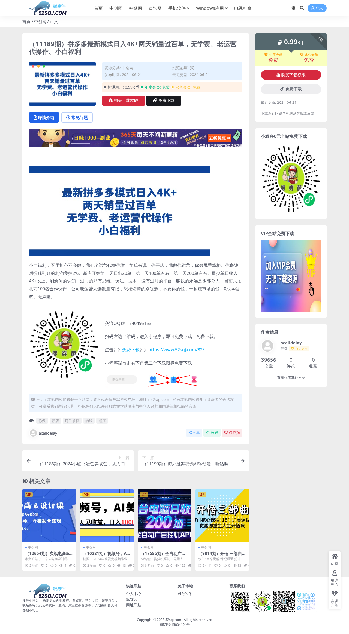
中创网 (115, 8)
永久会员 (311, 55)
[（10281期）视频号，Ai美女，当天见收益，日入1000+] (107, 515)
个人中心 (133, 593)
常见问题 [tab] (79, 117)
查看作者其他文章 (291, 378)
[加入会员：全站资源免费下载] (135, 139)
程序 (102, 420)
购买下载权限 (126, 100)
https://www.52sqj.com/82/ (176, 350)
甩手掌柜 (72, 420)
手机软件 (177, 8)
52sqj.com (173, 619)
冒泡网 (155, 8)
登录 (319, 8)
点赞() (234, 433)
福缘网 (135, 8)
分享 (196, 433)
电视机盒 (243, 8)
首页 (98, 8)
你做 (42, 420)
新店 (55, 420)
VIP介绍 (184, 593)
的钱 (88, 420)
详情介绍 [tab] (46, 117)
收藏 (214, 433)
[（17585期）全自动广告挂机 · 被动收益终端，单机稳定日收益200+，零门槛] (164, 515)
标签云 (131, 599)
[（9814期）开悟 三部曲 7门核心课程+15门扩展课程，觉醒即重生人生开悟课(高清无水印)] (222, 515)
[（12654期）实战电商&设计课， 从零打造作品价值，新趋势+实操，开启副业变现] (49, 515)
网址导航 (133, 605)
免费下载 (166, 100)
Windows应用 (210, 8)
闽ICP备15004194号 (175, 624)
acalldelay (48, 433)
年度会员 (275, 55)
